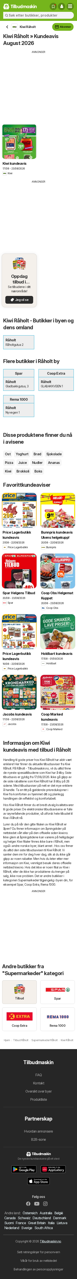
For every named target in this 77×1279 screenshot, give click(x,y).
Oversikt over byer (38, 1091)
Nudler (37, 462)
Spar (20, 884)
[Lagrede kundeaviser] (53, 6)
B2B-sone (38, 1139)
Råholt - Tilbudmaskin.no (33, 768)
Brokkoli (22, 471)
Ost (7, 454)
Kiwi (8, 471)
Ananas (54, 462)
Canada (10, 1218)
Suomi (8, 1223)
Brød (37, 454)
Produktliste (38, 1099)
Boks (38, 471)
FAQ (38, 1075)
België (58, 1213)
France (21, 1223)
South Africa (43, 1228)
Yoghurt (22, 454)
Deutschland (42, 1218)
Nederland (11, 1228)
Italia (51, 1223)
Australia (46, 1213)
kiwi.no (63, 833)
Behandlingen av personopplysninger (38, 1269)
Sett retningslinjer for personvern (38, 1252)
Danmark (59, 1218)
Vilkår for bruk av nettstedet (38, 1260)
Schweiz (24, 1218)
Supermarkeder (28, 880)
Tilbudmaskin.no (50, 1241)
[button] (61, 6)
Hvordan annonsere (38, 1131)
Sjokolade (54, 454)
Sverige (26, 1228)
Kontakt (38, 1083)
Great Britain (37, 1223)
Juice (22, 462)
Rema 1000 (48, 884)
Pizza (9, 462)
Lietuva (62, 1223)
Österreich (30, 1213)
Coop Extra (31, 884)
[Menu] (70, 6)
